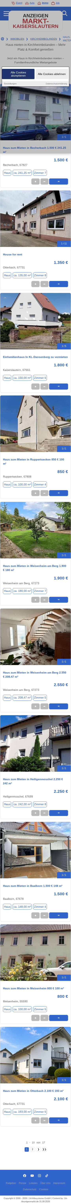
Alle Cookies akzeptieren (18, 74)
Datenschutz (29, 1189)
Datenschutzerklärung (56, 83)
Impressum (59, 1183)
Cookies (43, 1189)
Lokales (33, 1183)
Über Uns (45, 1183)
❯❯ (44, 1149)
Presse (22, 1183)
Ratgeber (11, 1183)
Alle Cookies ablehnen (52, 74)
